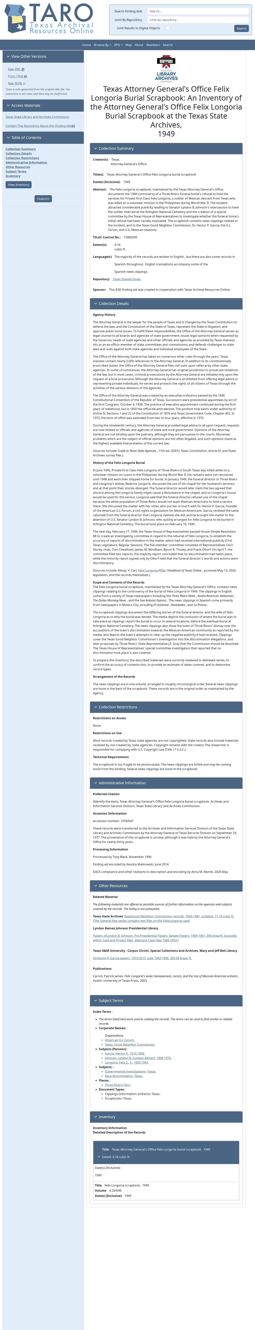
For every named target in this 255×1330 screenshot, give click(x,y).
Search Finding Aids (128, 11)
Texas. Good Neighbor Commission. (130, 1044)
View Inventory (18, 185)
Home (86, 45)
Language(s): (102, 257)
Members (153, 45)
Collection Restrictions (22, 158)
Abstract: (100, 189)
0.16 (117, 245)
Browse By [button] (101, 45)
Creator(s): (100, 159)
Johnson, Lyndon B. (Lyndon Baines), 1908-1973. (138, 1058)
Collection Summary (21, 149)
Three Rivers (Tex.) (117, 1085)
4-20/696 (114, 1190)
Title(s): (98, 174)
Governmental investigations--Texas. (130, 1071)
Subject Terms (16, 171)
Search (241, 28)
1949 (98, 1175)
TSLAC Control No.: (107, 237)
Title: (106, 1149)
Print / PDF (15, 76)
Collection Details (19, 153)
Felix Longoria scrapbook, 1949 (126, 1185)
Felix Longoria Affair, (152, 570)
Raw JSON (15, 83)
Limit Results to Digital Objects (138, 28)
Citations (43, 199)
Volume (100, 1190)
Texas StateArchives (126, 279)
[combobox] (198, 19)
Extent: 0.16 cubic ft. (116, 1157)
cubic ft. (120, 249)
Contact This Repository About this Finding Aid (39, 126)
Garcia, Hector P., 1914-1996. (125, 1053)
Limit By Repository (128, 20)
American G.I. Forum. (120, 1040)
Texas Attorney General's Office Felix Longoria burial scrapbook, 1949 (160, 1149)
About (139, 45)
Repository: (101, 279)
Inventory (13, 176)
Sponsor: (99, 290)
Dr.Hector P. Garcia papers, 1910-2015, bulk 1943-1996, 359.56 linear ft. (142, 958)
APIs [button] (117, 45)
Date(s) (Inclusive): (106, 182)
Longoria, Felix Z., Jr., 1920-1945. (127, 1062)
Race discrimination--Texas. (124, 1076)
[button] (43, 56)
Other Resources (18, 167)
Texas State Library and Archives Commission (37, 117)
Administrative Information (26, 162)
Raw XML (14, 69)
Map (128, 45)
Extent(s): (100, 245)
